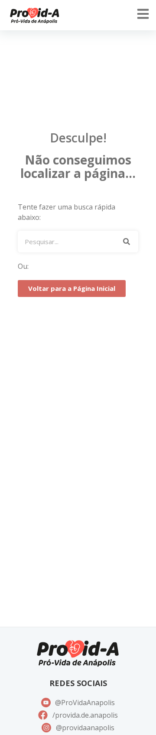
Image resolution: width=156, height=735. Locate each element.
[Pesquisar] (126, 241)
